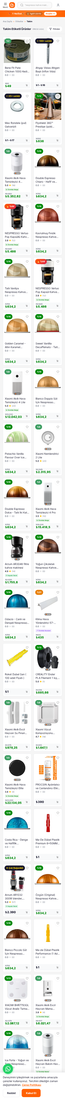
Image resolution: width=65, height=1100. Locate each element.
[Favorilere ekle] (27, 41)
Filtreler (56, 29)
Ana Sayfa (7, 21)
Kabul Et (31, 1093)
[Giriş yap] (58, 5)
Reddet (11, 1093)
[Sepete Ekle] (26, 85)
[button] (8, 1069)
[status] (32, 13)
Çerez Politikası (31, 1084)
